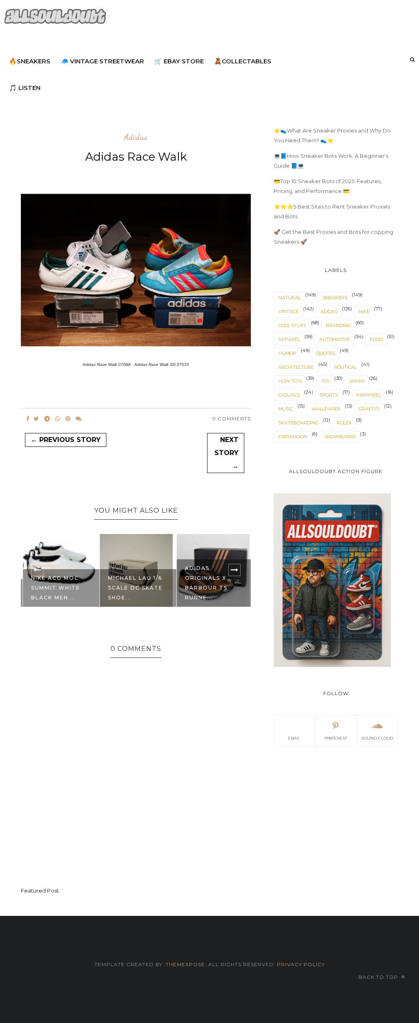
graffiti (369, 409)
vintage (288, 311)
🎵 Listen (25, 88)
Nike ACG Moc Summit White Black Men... (55, 588)
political (345, 367)
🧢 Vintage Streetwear (102, 61)
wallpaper (325, 409)
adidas (136, 137)
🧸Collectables (242, 61)
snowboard (340, 437)
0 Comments (231, 418)
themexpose (185, 964)
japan (357, 381)
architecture (296, 367)
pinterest (335, 738)
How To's (290, 381)
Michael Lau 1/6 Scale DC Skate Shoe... (135, 588)
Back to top (379, 977)
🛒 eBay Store (179, 61)
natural (289, 298)
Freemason (292, 437)
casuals (289, 395)
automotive (334, 339)
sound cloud (377, 738)
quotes (325, 353)
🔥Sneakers (29, 61)
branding (338, 325)
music (285, 409)
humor (287, 353)
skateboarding (298, 423)
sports (329, 395)
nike (363, 311)
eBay (294, 738)
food (376, 339)
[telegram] (47, 419)
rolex (344, 423)
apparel (289, 339)
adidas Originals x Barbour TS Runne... (206, 583)
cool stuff (292, 325)
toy (325, 381)
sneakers (334, 298)
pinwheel (368, 395)
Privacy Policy (300, 964)
